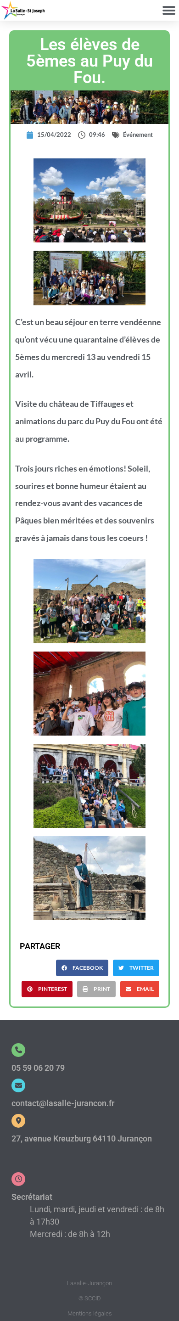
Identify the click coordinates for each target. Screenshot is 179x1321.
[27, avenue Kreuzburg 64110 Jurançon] (18, 1121)
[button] (168, 10)
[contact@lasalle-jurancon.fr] (18, 1085)
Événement (138, 134)
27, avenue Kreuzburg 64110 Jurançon (81, 1138)
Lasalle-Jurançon (89, 1283)
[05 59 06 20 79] (18, 1050)
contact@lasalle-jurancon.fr (62, 1103)
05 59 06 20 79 (38, 1068)
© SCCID (89, 1298)
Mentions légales (89, 1313)
